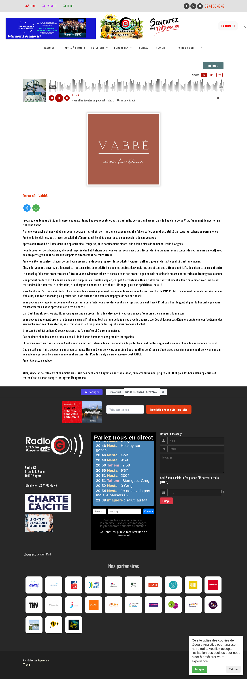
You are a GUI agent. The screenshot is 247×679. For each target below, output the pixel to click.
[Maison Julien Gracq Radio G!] (54, 605)
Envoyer (166, 501)
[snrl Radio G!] (153, 585)
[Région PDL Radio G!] (93, 585)
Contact (144, 47)
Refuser (233, 669)
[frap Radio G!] (173, 585)
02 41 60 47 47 (214, 6)
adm (27, 664)
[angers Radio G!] (73, 585)
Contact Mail (44, 554)
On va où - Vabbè (35, 195)
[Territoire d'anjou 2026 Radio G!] (34, 585)
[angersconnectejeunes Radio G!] (73, 605)
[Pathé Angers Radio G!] (54, 624)
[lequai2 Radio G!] (193, 585)
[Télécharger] (36, 208)
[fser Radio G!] (133, 585)
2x (219, 75)
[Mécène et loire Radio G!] (54, 585)
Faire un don (186, 47)
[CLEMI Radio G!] (193, 605)
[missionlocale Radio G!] (133, 605)
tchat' (70, 6)
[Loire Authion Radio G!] (34, 624)
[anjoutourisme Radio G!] (173, 605)
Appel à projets (75, 47)
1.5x (211, 75)
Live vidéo (51, 6)
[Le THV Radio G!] (34, 605)
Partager (92, 392)
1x (204, 75)
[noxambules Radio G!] (153, 605)
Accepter (200, 669)
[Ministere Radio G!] (113, 585)
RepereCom (43, 660)
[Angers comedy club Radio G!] (73, 624)
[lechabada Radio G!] (213, 585)
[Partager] (27, 208)
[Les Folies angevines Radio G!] (213, 605)
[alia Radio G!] (113, 605)
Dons (32, 6)
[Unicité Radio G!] (93, 605)
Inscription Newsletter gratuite (169, 409)
